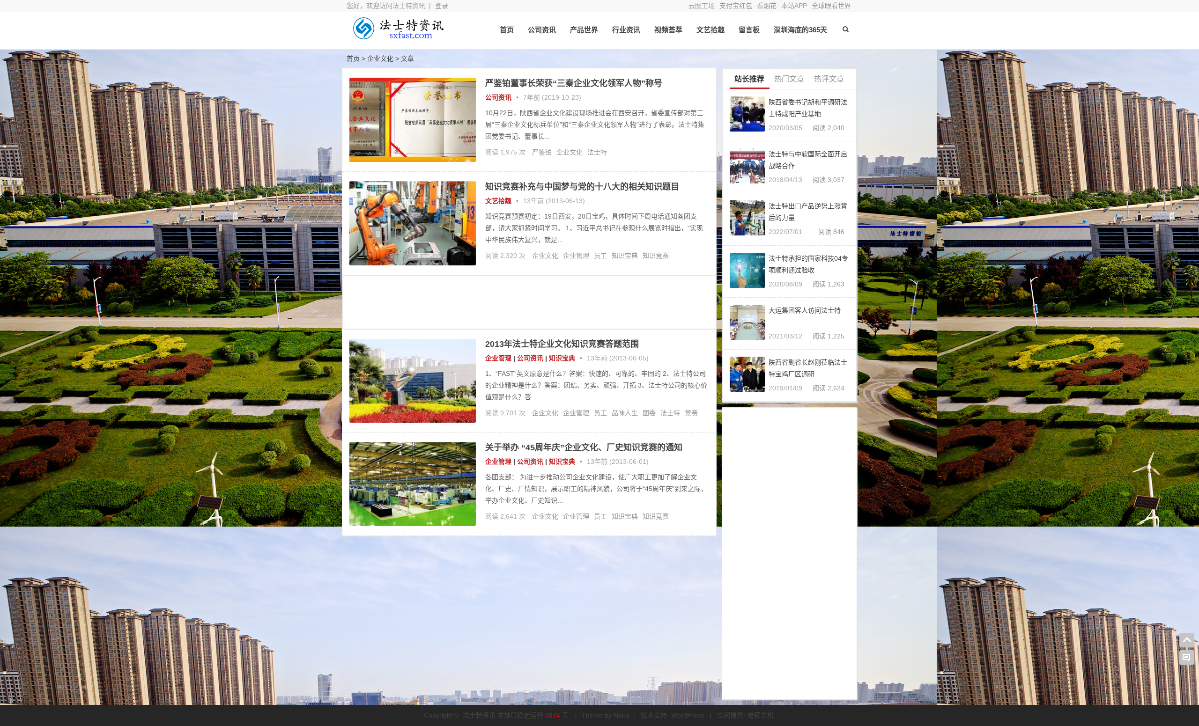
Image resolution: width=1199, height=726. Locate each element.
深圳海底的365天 (800, 30)
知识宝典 (625, 255)
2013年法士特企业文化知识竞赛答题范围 (562, 344)
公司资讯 (542, 30)
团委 (649, 413)
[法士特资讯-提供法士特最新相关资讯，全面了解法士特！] (398, 36)
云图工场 (701, 5)
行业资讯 (626, 30)
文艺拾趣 (710, 30)
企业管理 (576, 255)
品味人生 (625, 413)
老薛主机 (761, 715)
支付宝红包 (735, 5)
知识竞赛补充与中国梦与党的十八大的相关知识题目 (582, 186)
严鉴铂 (542, 152)
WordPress (687, 715)
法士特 (597, 152)
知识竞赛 (656, 255)
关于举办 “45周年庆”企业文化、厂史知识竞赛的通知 (583, 447)
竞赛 (691, 413)
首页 (507, 30)
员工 (600, 255)
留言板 (749, 30)
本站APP (794, 5)
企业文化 (569, 152)
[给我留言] (1186, 657)
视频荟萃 (668, 30)
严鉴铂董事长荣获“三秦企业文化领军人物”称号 (573, 83)
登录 (441, 5)
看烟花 (767, 5)
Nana (621, 715)
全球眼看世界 (831, 5)
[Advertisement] (529, 301)
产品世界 (584, 30)
